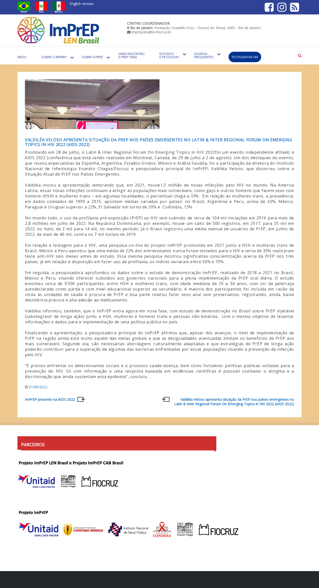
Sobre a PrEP (92, 57)
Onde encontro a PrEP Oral (131, 55)
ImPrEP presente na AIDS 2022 (50, 399)
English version (82, 3)
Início (21, 57)
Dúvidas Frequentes (204, 55)
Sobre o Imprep (54, 57)
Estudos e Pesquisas (169, 55)
